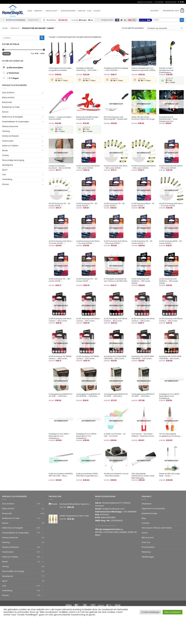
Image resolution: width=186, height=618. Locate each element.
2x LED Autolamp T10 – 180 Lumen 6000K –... (59, 280)
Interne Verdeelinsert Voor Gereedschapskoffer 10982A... (144, 69)
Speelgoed (7, 165)
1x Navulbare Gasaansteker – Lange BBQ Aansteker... (61, 69)
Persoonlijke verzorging (13, 160)
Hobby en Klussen (10, 136)
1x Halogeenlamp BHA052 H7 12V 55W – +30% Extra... (60, 395)
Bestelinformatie (171, 2)
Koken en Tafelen (10, 145)
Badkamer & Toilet (10, 107)
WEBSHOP (38, 11)
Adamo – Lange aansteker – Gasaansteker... (61, 118)
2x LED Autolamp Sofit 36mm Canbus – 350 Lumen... (115, 320)
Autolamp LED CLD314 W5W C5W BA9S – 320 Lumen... (115, 357)
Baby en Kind (8, 97)
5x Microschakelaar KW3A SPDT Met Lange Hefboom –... (88, 475)
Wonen (5, 184)
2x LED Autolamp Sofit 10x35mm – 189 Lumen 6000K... (141, 281)
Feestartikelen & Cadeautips (15, 121)
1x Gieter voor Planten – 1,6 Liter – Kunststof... (114, 435)
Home (30, 11)
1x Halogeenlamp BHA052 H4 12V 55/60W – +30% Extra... (88, 395)
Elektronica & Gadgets (12, 116)
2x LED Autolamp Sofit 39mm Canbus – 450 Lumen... (88, 320)
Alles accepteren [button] (172, 612)
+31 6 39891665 (129, 511)
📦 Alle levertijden (14, 67)
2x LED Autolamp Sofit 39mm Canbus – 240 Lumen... (143, 320)
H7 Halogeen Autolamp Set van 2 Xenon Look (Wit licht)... (116, 280)
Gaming (6, 131)
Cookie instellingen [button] (150, 612)
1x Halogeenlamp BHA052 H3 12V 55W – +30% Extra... (116, 395)
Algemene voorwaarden (145, 2)
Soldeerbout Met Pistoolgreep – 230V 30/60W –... (116, 69)
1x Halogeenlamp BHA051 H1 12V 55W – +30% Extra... (143, 395)
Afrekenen (146, 503)
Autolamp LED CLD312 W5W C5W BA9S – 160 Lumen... (170, 357)
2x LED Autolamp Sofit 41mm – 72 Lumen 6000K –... (61, 242)
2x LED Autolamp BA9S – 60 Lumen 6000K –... (170, 242)
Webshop (14, 28)
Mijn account (51, 11)
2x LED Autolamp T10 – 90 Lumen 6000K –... (86, 204)
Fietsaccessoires (10, 126)
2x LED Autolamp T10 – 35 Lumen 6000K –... (114, 204)
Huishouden (8, 140)
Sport (4, 170)
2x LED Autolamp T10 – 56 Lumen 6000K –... (142, 242)
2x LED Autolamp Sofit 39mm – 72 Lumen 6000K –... (88, 242)
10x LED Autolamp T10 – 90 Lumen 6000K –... (59, 204)
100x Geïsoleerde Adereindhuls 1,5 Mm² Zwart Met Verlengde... (143, 476)
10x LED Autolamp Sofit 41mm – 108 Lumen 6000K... (115, 167)
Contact (97, 11)
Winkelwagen (148, 557)
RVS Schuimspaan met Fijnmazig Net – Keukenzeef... (116, 118)
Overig (5, 155)
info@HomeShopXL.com (113, 509)
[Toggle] (42, 92)
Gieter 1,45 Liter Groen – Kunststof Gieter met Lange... (143, 118)
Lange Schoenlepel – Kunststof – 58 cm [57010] (60, 167)
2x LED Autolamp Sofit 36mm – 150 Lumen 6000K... (88, 167)
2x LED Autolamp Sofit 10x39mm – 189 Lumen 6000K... (168, 281)
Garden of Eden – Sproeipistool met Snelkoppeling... (166, 70)
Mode (5, 150)
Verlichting (7, 179)
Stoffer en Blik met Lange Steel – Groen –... (169, 475)
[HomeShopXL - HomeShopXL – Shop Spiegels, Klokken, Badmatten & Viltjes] (12, 10)
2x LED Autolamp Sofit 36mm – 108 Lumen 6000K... (171, 167)
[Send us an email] (182, 2)
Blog (89, 11)
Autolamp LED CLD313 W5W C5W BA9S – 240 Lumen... (143, 357)
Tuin (4, 174)
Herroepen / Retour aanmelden (157, 528)
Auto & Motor (8, 92)
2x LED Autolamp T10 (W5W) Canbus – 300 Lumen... (87, 357)
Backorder (7, 102)
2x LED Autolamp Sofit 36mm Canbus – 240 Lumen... (171, 320)
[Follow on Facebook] (178, 2)
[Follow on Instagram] (180, 2)
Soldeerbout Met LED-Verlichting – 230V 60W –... (87, 69)
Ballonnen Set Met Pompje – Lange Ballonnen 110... (87, 118)
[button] (173, 10)
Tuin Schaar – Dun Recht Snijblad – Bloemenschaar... (143, 435)
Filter (6, 53)
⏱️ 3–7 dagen (12, 78)
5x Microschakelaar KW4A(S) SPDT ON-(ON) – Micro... (61, 475)
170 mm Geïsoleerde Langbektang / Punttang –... (170, 435)
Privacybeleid (159, 2)
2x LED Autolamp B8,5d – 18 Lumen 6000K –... (143, 204)
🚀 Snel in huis (12, 73)
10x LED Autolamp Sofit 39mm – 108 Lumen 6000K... (144, 167)
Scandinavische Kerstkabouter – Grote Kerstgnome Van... (168, 119)
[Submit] (182, 20)
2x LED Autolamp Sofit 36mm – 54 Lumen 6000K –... (115, 242)
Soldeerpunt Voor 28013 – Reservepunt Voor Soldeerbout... (169, 396)
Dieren (5, 112)
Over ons (81, 11)
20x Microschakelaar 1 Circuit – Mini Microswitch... (116, 475)
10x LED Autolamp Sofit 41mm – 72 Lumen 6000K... (171, 204)
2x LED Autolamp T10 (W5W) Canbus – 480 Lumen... (60, 357)
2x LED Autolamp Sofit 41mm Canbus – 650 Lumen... (60, 320)
